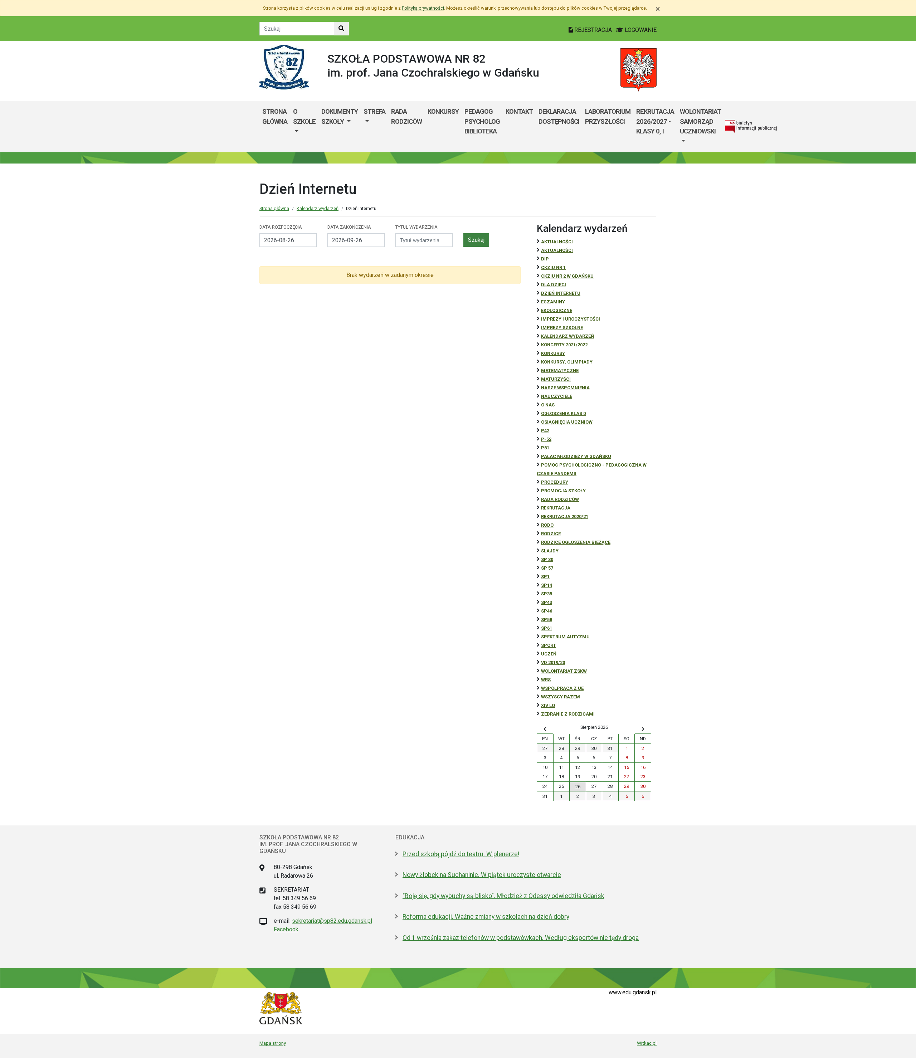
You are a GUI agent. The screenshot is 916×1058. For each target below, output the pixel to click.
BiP (545, 259)
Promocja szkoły (563, 490)
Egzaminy (553, 301)
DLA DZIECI (553, 284)
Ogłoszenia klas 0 (563, 413)
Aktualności (557, 241)
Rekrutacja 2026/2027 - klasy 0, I (655, 121)
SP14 (546, 585)
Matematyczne (560, 370)
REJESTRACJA (593, 29)
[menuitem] (304, 126)
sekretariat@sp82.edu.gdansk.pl (332, 920)
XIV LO (548, 705)
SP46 (546, 611)
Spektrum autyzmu (565, 636)
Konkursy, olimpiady (567, 362)
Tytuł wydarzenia (416, 227)
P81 (545, 447)
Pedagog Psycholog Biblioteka (482, 121)
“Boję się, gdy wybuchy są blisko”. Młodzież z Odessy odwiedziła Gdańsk (503, 895)
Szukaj (476, 240)
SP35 (546, 593)
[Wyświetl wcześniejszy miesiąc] (545, 729)
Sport (548, 645)
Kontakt (519, 111)
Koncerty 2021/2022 (564, 344)
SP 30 (547, 559)
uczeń (548, 654)
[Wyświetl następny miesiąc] (643, 729)
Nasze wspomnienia (565, 387)
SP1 (545, 576)
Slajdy (550, 551)
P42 (545, 430)
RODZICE (551, 533)
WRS (546, 679)
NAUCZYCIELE (556, 396)
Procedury (554, 482)
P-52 (546, 439)
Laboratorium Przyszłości (607, 116)
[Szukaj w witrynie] (341, 28)
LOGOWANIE (640, 29)
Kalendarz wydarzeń (317, 208)
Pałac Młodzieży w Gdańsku (576, 456)
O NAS (548, 405)
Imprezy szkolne (562, 327)
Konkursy (443, 111)
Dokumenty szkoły (339, 116)
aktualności (557, 250)
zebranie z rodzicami (568, 714)
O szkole (304, 116)
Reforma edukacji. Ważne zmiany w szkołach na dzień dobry (486, 916)
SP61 (546, 628)
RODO (547, 525)
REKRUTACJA (555, 508)
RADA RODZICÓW (560, 499)
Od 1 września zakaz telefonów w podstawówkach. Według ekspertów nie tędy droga (521, 937)
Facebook (286, 929)
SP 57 (547, 568)
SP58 (546, 619)
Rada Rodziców (406, 116)
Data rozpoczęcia (280, 227)
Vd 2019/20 (553, 662)
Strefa (374, 111)
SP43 (546, 602)
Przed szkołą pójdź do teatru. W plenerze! (461, 854)
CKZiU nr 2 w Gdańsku (567, 276)
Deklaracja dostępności (559, 116)
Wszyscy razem (560, 696)
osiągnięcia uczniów (567, 422)
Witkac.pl (647, 1043)
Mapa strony (272, 1043)
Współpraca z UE (562, 688)
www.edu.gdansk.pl (633, 992)
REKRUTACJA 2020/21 (564, 516)
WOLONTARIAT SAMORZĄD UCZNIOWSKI (700, 121)
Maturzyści (556, 379)
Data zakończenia (349, 227)
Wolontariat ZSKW (564, 671)
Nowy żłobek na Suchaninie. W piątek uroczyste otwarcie (482, 874)
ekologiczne (556, 310)
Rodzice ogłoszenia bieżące (575, 542)
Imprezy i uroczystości (570, 319)
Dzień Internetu (560, 293)
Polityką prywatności (423, 8)
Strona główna (274, 116)
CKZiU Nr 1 (553, 267)
